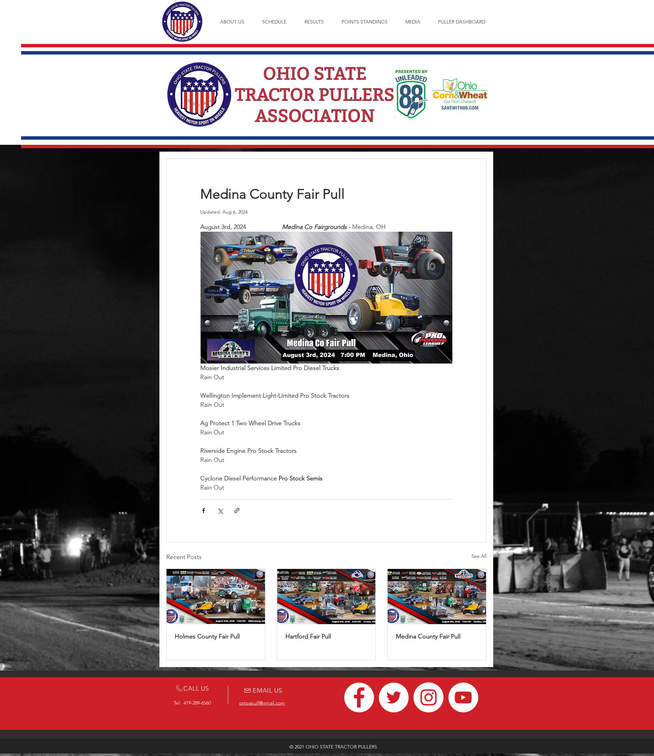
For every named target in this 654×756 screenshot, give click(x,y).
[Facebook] (359, 697)
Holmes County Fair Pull (207, 636)
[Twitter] (394, 697)
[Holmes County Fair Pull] (216, 596)
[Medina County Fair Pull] (437, 596)
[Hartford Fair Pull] (326, 596)
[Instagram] (428, 697)
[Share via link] (237, 510)
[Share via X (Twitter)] (220, 510)
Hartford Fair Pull (308, 636)
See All (478, 556)
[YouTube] (463, 697)
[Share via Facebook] (203, 510)
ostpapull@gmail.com (262, 703)
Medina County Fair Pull (428, 636)
